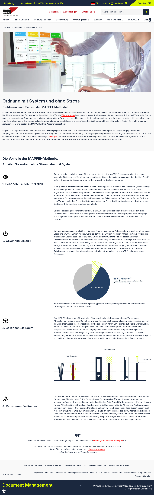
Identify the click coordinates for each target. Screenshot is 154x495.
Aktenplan (53, 136)
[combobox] (122, 12)
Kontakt (107, 473)
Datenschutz (60, 473)
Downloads (117, 473)
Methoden (54, 12)
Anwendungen (70, 12)
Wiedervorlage (68, 115)
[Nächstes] (150, 20)
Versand (93, 473)
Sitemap (147, 473)
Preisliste (49, 473)
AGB (100, 473)
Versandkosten (69, 465)
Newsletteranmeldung (133, 473)
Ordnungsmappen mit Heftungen (108, 440)
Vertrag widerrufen (143, 476)
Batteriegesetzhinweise (78, 473)
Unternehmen (88, 12)
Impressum (38, 473)
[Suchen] (146, 12)
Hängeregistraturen (96, 449)
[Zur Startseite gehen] (10, 11)
